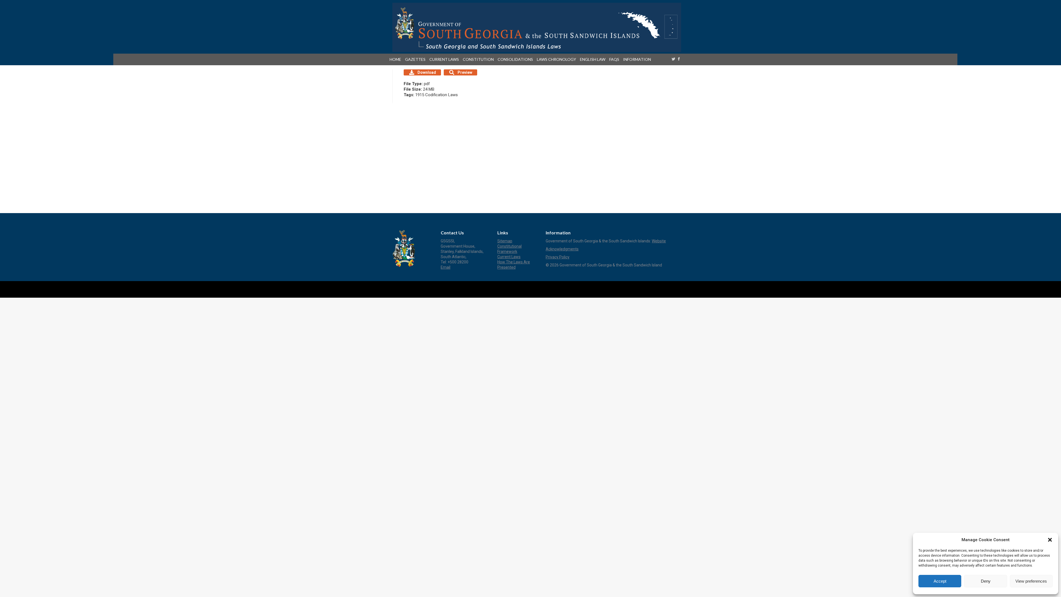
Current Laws (509, 257)
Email (445, 267)
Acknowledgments (562, 249)
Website (659, 241)
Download (426, 72)
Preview (465, 72)
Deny (986, 581)
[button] (1050, 540)
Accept (940, 581)
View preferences (1031, 581)
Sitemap (504, 241)
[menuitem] (396, 59)
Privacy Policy (557, 257)
